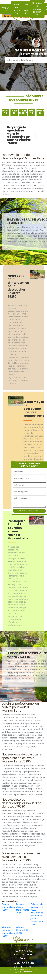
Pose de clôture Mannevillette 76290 (22, 908)
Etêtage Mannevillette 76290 (22, 930)
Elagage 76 (5, 9)
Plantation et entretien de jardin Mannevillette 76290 (37, 918)
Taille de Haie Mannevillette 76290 (37, 907)
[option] (5, 112)
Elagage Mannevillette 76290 (8, 907)
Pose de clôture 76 (16, 9)
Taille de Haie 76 (26, 9)
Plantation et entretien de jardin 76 (37, 9)
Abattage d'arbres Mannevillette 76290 (8, 931)
